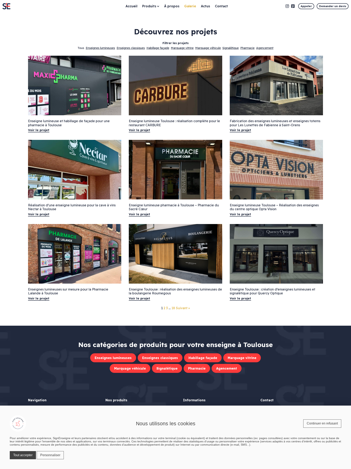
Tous (81, 48)
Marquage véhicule (208, 48)
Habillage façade (157, 48)
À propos (171, 6)
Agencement (264, 48)
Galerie (190, 6)
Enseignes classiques (131, 48)
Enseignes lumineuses (100, 48)
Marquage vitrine (182, 48)
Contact (221, 6)
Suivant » (183, 308)
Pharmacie (247, 48)
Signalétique (230, 48)
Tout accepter (22, 455)
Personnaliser (50, 455)
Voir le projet (38, 130)
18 (173, 308)
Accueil (131, 6)
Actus (205, 6)
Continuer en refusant (322, 423)
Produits (149, 6)
